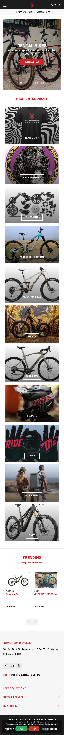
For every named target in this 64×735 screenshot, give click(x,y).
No (34, 729)
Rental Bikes (32, 62)
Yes (21, 729)
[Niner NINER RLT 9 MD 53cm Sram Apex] (18, 580)
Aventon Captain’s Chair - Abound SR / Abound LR (46, 594)
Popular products (32, 562)
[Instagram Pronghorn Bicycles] (12, 666)
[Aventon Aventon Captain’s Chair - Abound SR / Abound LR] (46, 580)
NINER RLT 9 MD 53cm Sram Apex (17, 594)
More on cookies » (50, 729)
